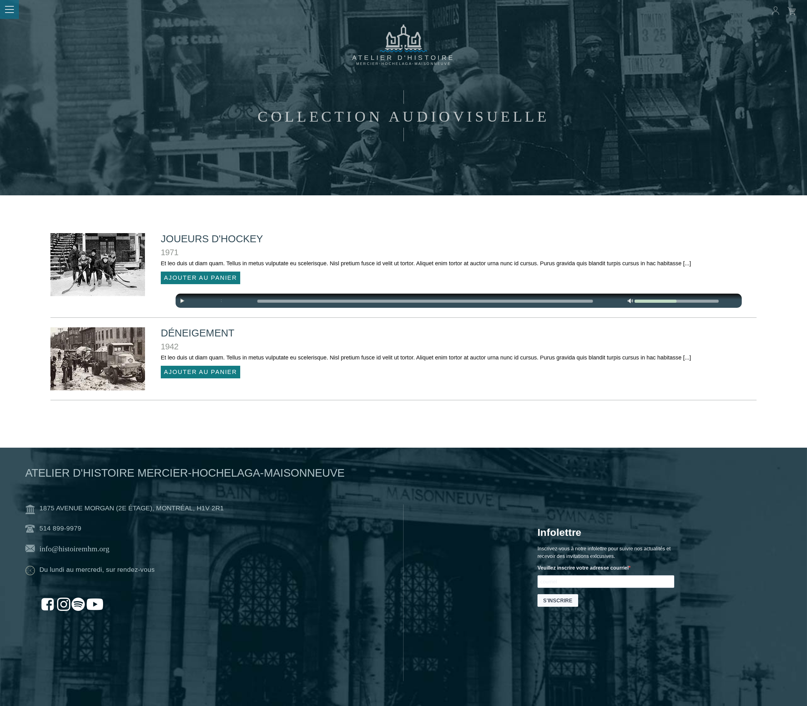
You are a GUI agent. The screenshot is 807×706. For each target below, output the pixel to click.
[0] (791, 10)
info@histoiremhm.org (74, 549)
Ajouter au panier (200, 277)
